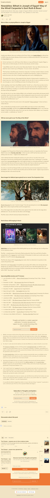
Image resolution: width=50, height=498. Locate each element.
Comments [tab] (4, 421)
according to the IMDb (6, 108)
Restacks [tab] (10, 421)
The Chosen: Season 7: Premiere (19, 307)
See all (3, 468)
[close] (37, 452)
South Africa (18, 260)
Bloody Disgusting (5, 205)
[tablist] (6, 421)
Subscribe (41, 2)
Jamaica (13, 255)
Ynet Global (6, 59)
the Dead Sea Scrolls (32, 347)
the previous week (20, 257)
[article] (25, 444)
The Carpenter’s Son (19, 282)
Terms (29, 488)
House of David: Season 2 (23, 278)
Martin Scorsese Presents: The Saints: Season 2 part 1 (33, 285)
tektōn (7, 379)
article (4, 151)
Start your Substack (21, 492)
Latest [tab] (6, 437)
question (17, 368)
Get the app (31, 492)
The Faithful (19, 291)
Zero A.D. (16, 298)
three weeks (13, 265)
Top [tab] (2, 437)
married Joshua (40, 362)
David (15, 289)
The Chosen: (17, 296)
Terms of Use (31, 472)
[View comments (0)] (7, 19)
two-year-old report (12, 161)
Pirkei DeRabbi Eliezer (9, 354)
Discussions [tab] (11, 437)
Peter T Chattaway (11, 444)
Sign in (46, 2)
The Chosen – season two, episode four (11, 449)
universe (36, 102)
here (29, 212)
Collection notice (34, 488)
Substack (19, 495)
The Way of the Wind (16, 153)
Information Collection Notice (24, 473)
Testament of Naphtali (9, 347)
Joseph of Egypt (37, 55)
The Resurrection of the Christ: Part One (21, 302)
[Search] (47, 437)
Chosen (32, 102)
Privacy (25, 488)
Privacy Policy (34, 473)
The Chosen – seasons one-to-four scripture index (15, 441)
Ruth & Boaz (4, 248)
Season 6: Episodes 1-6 (25, 296)
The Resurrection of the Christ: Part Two (20, 305)
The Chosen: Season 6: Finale (19, 300)
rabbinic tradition (29, 362)
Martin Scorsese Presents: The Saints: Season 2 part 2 (25, 293)
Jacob (18, 309)
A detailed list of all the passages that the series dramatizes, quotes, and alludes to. (19, 443)
